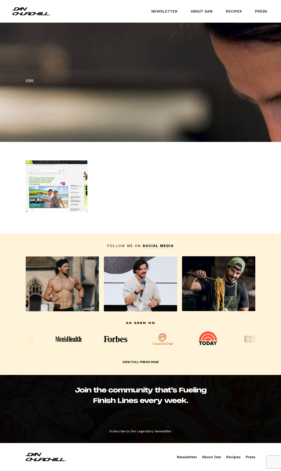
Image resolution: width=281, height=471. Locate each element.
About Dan (201, 11)
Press (261, 11)
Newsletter (164, 11)
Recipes (234, 11)
